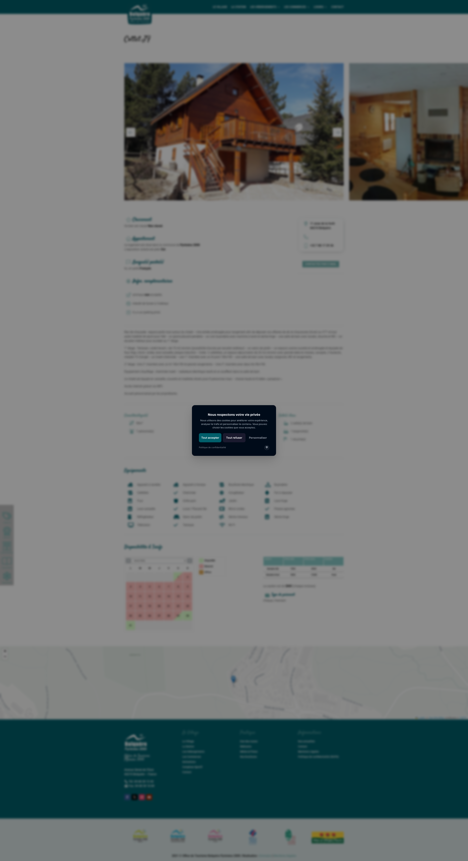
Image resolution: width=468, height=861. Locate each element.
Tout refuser (234, 437)
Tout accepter (210, 437)
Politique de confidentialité (212, 447)
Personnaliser (258, 437)
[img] (266, 447)
